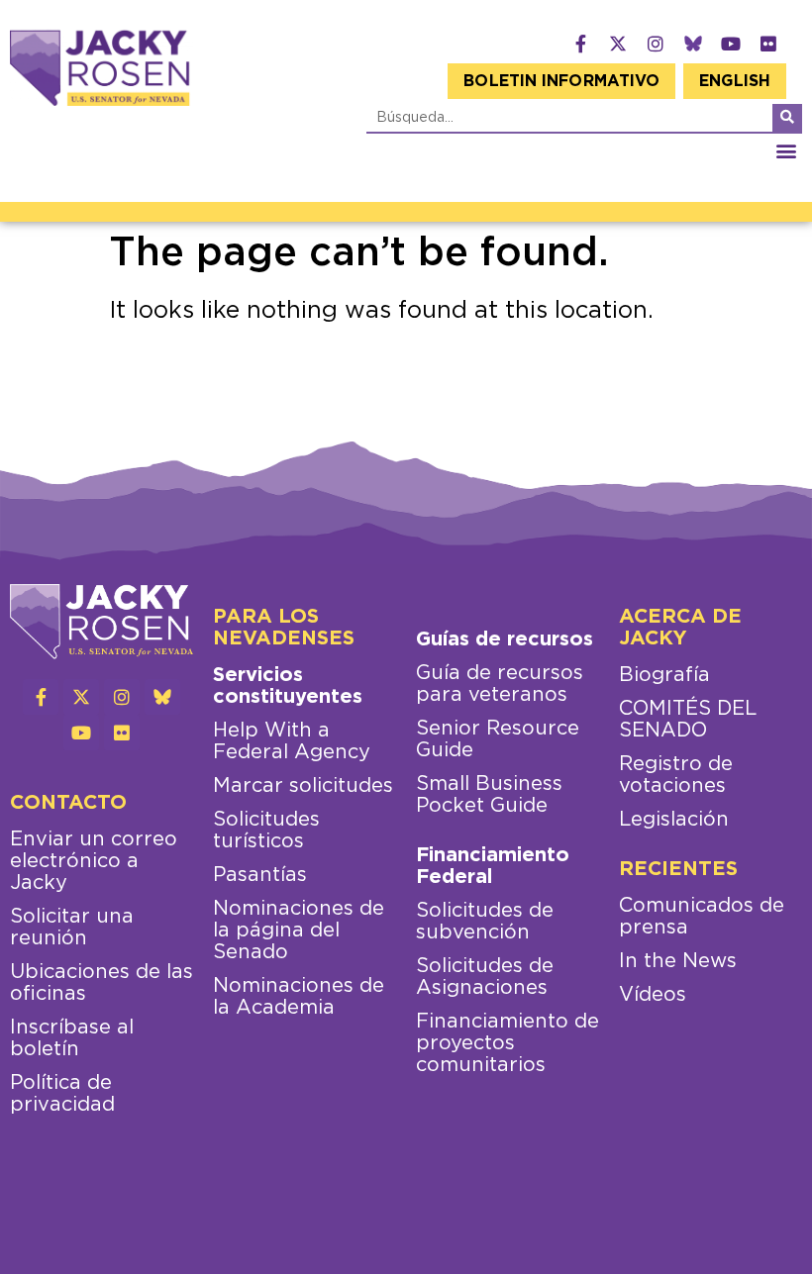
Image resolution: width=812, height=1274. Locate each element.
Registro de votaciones (676, 775)
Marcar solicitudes (303, 786)
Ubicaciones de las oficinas (101, 983)
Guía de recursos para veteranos (499, 684)
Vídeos (652, 995)
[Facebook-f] (580, 43)
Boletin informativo (561, 81)
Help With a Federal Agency (291, 741)
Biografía (664, 675)
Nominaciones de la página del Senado (298, 930)
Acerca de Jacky (680, 627)
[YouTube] (731, 43)
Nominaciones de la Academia (298, 997)
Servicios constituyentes (287, 686)
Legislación (674, 820)
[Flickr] (768, 43)
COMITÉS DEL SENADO (688, 719)
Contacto (68, 803)
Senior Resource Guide (497, 739)
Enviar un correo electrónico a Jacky (93, 861)
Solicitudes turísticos (266, 830)
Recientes (678, 869)
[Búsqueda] (787, 118)
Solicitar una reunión (72, 927)
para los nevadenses (284, 627)
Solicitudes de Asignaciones (485, 977)
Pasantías (260, 875)
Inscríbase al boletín (72, 1038)
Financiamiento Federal (492, 866)
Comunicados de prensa (701, 916)
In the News (678, 961)
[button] (785, 150)
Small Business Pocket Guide (489, 795)
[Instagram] (655, 43)
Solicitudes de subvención (485, 921)
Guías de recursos (504, 639)
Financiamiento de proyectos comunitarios (507, 1043)
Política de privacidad (62, 1094)
